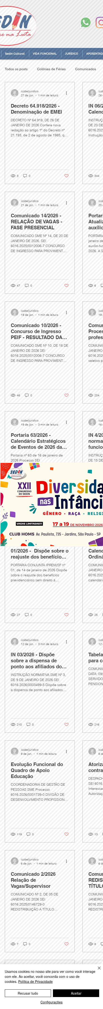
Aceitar (76, 993)
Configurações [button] (51, 1002)
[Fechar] (96, 971)
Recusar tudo (28, 993)
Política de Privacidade (35, 981)
